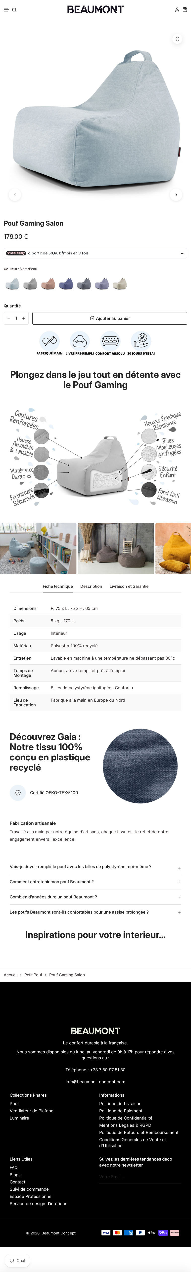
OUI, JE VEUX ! (95, 631)
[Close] (164, 607)
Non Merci (96, 651)
